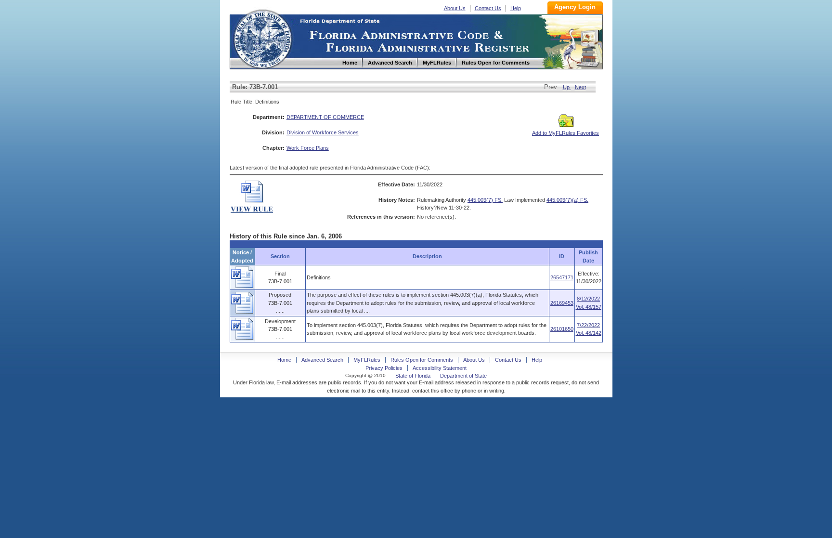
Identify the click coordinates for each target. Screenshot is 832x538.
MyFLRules (366, 360)
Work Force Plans (307, 148)
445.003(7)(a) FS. (567, 200)
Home (262, 38)
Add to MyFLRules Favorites (565, 133)
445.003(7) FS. (485, 200)
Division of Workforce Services (322, 132)
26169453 (561, 303)
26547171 (561, 277)
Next (580, 87)
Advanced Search (322, 360)
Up (567, 87)
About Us (455, 8)
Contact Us (488, 8)
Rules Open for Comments (421, 360)
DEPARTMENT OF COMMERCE (325, 117)
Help (515, 8)
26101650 (561, 329)
